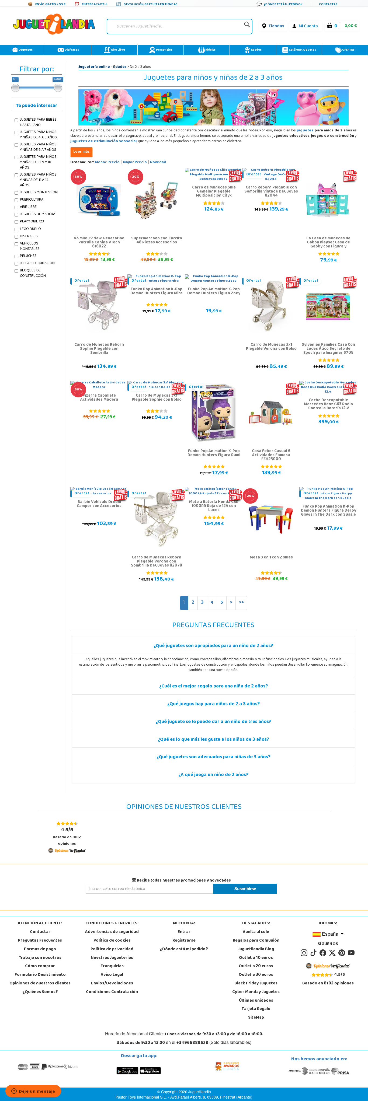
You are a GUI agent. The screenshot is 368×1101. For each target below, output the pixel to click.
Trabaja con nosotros (40, 958)
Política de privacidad (112, 949)
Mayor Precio (135, 162)
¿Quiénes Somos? (40, 992)
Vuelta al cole (256, 932)
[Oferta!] (99, 307)
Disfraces (71, 50)
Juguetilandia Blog (256, 949)
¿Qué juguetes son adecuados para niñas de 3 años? (213, 757)
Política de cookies (112, 940)
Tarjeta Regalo (256, 1009)
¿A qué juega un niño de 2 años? (213, 775)
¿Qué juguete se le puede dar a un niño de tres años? (213, 722)
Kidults (210, 50)
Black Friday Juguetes (255, 983)
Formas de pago (40, 949)
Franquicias (112, 966)
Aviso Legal (112, 975)
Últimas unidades (256, 1001)
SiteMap (256, 1017)
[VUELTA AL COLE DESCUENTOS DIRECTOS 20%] (156, 200)
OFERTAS (348, 50)
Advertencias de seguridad (112, 932)
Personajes (163, 50)
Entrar (184, 932)
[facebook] (323, 953)
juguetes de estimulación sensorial (103, 141)
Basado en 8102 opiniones (67, 836)
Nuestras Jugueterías (112, 958)
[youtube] (351, 953)
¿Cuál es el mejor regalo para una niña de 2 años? (213, 686)
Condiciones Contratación (112, 992)
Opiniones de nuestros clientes (40, 983)
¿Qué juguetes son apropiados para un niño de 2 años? (213, 646)
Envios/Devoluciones (112, 983)
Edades (256, 50)
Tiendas (276, 26)
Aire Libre (117, 50)
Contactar (40, 932)
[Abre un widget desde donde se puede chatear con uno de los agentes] (33, 1091)
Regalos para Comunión (256, 940)
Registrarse (184, 940)
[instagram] (305, 953)
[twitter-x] (333, 953)
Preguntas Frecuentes (40, 940)
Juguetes (25, 50)
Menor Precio (107, 162)
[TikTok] (314, 953)
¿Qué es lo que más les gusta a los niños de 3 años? (213, 740)
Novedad (158, 162)
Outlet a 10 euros (256, 958)
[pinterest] (342, 953)
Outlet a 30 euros (256, 975)
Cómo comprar (40, 966)
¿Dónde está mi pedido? (184, 949)
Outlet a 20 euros (256, 966)
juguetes (305, 131)
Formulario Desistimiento (40, 975)
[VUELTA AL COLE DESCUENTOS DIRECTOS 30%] (99, 200)
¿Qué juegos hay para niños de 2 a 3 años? (213, 704)
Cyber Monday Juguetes (256, 992)
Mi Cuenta (308, 26)
